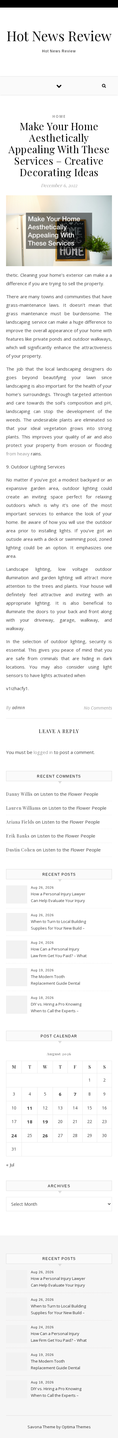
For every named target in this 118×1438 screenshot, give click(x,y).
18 (29, 1122)
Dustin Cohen (20, 850)
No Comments (98, 708)
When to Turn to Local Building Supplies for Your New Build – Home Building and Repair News (58, 925)
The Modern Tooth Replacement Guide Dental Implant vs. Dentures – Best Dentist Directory (56, 980)
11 (29, 1108)
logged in (43, 752)
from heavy (18, 454)
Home (59, 116)
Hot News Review (59, 35)
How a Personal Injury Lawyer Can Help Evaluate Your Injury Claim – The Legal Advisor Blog (58, 897)
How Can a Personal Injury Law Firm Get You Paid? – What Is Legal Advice (59, 953)
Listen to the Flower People (69, 794)
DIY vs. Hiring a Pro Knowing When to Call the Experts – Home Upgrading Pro (56, 1008)
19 (45, 1122)
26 (45, 1135)
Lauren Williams (23, 808)
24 (14, 1135)
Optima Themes (76, 1427)
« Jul (10, 1165)
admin (18, 707)
